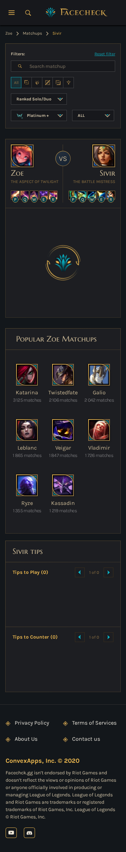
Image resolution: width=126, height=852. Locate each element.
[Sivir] (103, 156)
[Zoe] (22, 156)
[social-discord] (29, 833)
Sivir (107, 173)
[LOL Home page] (76, 12)
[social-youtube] (11, 833)
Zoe (17, 173)
